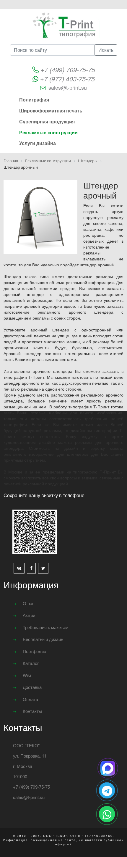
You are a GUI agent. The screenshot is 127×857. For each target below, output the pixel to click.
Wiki (27, 675)
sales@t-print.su (67, 87)
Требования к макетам (45, 627)
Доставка (32, 687)
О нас (29, 603)
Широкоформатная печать (50, 110)
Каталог (31, 663)
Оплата (30, 699)
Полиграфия (34, 99)
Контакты (32, 711)
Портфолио (34, 651)
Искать (105, 49)
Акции (29, 615)
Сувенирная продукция (47, 121)
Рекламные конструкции (48, 132)
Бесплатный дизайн (43, 639)
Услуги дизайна (37, 143)
